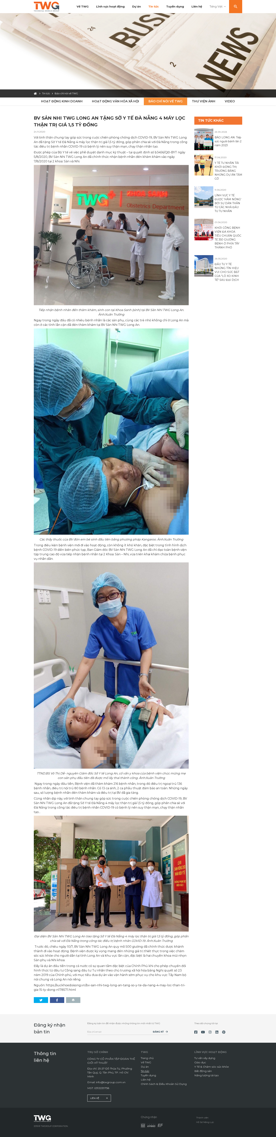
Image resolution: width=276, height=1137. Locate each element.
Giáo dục (200, 1062)
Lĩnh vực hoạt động (110, 6)
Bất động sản (203, 1071)
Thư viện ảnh (203, 101)
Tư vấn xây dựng (204, 1058)
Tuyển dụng (175, 6)
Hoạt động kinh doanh (62, 101)
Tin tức (153, 6)
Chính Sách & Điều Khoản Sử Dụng (164, 1084)
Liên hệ (197, 6)
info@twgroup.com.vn (110, 1082)
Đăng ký (158, 1031)
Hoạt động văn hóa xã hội (115, 101)
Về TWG (83, 6)
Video (230, 101)
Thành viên (202, 1117)
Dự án (136, 6)
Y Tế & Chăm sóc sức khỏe (211, 1066)
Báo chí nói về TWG (165, 101)
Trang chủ (147, 1058)
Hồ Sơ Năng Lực (205, 1122)
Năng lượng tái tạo (206, 1075)
